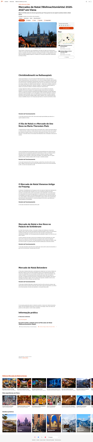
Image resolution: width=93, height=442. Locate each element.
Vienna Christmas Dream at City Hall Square (28, 326)
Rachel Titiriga (38, 48)
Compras (20, 18)
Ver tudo (22, 45)
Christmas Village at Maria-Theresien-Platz (47, 326)
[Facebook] (38, 437)
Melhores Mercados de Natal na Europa (14, 376)
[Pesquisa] (86, 2)
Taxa (35, 20)
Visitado (29, 20)
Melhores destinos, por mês (21, 1)
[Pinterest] (45, 437)
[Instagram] (35, 437)
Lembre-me (67, 28)
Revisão (40, 20)
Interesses (12, 1)
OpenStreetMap (69, 43)
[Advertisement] (38, 64)
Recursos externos (24, 316)
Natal (31, 18)
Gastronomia (26, 18)
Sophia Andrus (25, 357)
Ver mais (67, 57)
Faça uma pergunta (23, 319)
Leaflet (65, 43)
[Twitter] (42, 437)
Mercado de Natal (37, 18)
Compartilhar (48, 20)
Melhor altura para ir (24, 4)
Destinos (6, 1)
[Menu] (90, 2)
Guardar (22, 20)
